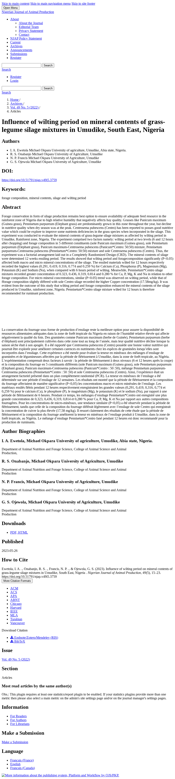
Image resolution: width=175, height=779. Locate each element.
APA (13, 596)
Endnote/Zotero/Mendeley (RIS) (35, 637)
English (15, 764)
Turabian (16, 619)
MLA (14, 615)
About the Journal (31, 23)
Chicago (16, 604)
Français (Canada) (22, 768)
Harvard (15, 607)
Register (15, 58)
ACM (14, 588)
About (14, 19)
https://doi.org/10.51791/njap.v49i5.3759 (29, 180)
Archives (16, 46)
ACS (13, 592)
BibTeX (19, 641)
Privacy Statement (31, 31)
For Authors (18, 720)
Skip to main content (15, 3)
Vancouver (17, 623)
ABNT (15, 600)
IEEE (14, 611)
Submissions (18, 54)
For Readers (18, 716)
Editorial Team (29, 27)
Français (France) (22, 760)
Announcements (21, 50)
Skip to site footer (83, 3)
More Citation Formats (17, 580)
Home (14, 99)
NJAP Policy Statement (26, 38)
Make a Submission (15, 742)
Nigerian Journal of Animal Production (28, 12)
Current (15, 42)
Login (14, 80)
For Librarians (19, 724)
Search (48, 65)
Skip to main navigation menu (50, 3)
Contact (24, 34)
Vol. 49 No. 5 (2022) (24, 107)
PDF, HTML (19, 532)
